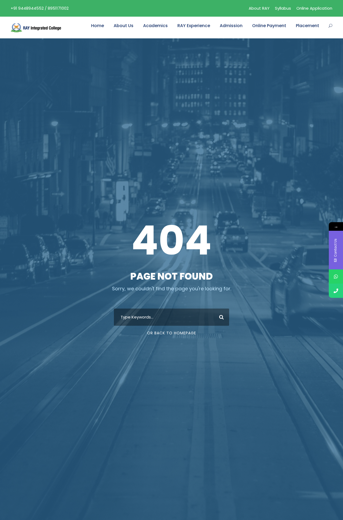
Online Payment (269, 26)
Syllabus (283, 8)
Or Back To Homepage (171, 333)
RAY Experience (193, 26)
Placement (307, 26)
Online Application (314, 8)
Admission (231, 26)
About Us (123, 26)
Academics (155, 26)
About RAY (259, 8)
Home (97, 26)
